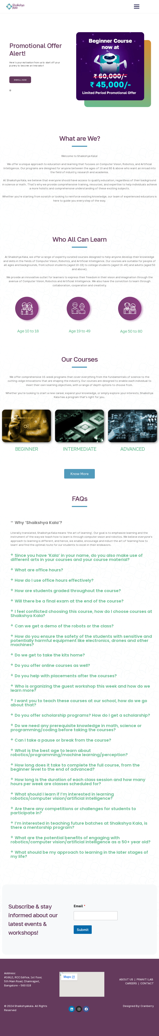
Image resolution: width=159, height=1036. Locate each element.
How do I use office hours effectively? (54, 580)
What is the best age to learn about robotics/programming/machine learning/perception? (69, 753)
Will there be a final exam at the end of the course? (69, 601)
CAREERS (131, 983)
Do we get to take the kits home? (50, 655)
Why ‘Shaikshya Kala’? (38, 522)
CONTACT (147, 983)
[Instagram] (79, 1009)
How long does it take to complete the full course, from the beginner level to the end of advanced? (75, 767)
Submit (83, 929)
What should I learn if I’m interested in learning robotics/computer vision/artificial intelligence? (62, 796)
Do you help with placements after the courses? (66, 676)
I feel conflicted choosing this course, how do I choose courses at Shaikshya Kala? (81, 613)
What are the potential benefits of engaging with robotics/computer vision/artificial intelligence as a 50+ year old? (81, 840)
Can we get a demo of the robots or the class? (64, 626)
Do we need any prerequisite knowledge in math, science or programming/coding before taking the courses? (76, 728)
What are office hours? (39, 570)
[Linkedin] (72, 1009)
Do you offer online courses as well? (52, 665)
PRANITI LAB (145, 979)
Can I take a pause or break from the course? (63, 740)
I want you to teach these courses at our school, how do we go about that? (79, 703)
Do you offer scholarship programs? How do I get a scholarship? (82, 715)
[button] (82, 522)
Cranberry (147, 1006)
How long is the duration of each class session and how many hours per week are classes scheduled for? (78, 782)
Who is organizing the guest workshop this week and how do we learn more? (80, 688)
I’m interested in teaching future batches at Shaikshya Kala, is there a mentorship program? (79, 825)
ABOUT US (126, 979)
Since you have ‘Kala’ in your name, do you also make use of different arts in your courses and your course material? (77, 557)
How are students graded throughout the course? (68, 591)
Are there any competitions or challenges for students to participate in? (73, 811)
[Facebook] (86, 1009)
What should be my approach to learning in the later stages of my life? (79, 854)
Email (79, 906)
